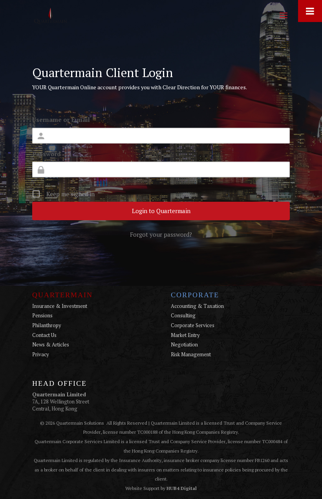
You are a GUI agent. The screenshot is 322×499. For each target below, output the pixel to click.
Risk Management (191, 354)
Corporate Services (192, 325)
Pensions (42, 315)
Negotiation (184, 344)
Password (46, 154)
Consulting (183, 315)
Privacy (40, 354)
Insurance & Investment (59, 305)
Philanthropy (46, 325)
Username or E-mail (61, 119)
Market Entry (185, 335)
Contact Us (44, 335)
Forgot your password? (161, 234)
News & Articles (50, 344)
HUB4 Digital (181, 488)
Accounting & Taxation (197, 305)
